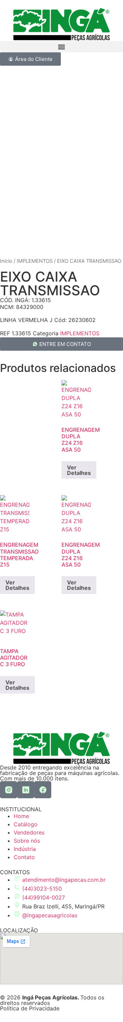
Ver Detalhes (79, 470)
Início (6, 261)
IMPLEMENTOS (35, 261)
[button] (61, 46)
